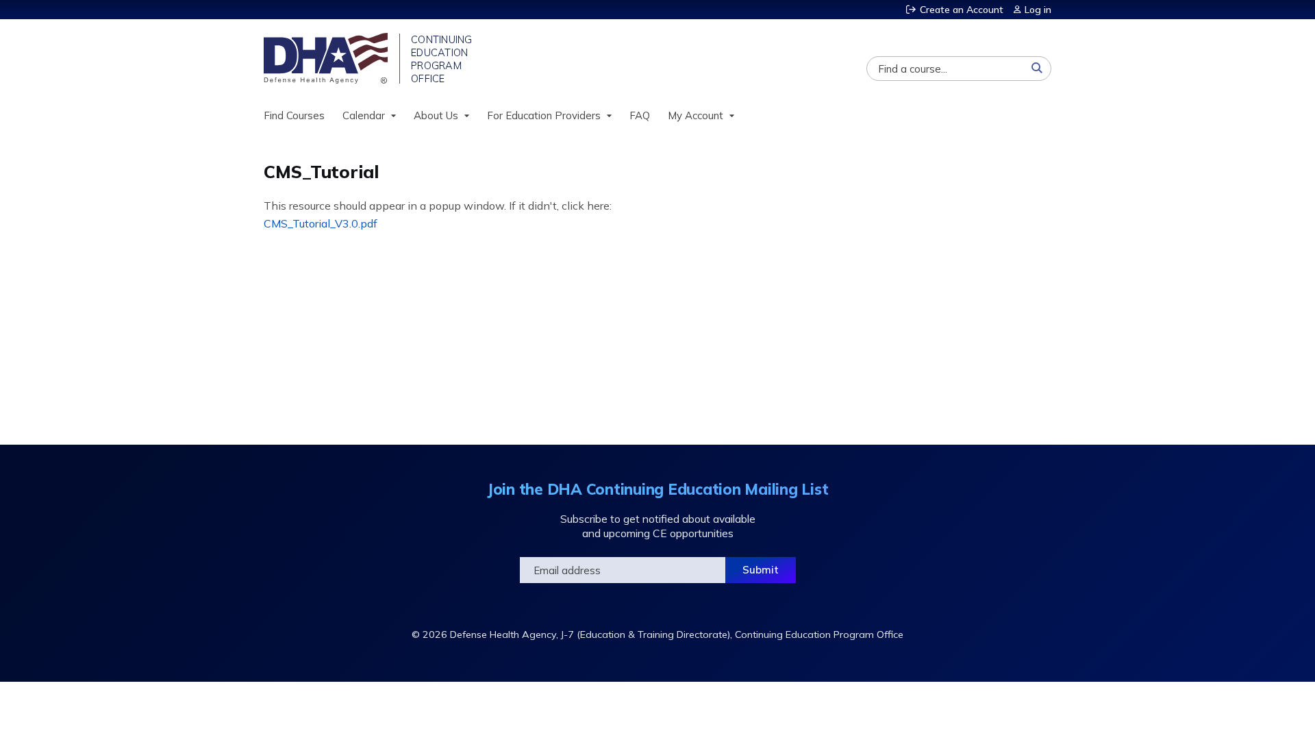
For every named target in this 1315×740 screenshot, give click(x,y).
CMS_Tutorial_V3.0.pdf (320, 223)
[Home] (327, 58)
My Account (695, 115)
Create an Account (961, 9)
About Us (436, 115)
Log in (1038, 9)
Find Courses (294, 115)
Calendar (363, 115)
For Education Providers (544, 115)
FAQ (639, 115)
